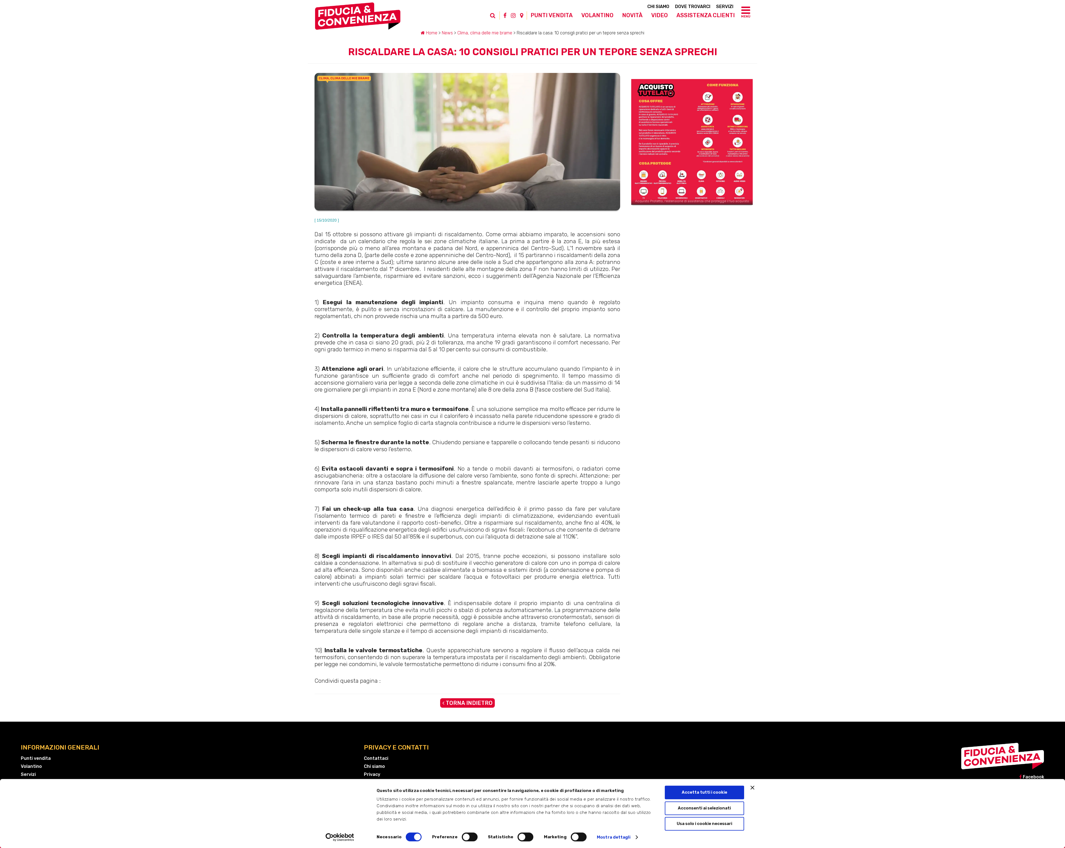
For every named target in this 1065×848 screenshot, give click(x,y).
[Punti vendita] (521, 15)
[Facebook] (505, 15)
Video (659, 15)
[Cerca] (495, 18)
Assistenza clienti (705, 15)
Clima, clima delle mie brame (484, 32)
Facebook (1033, 777)
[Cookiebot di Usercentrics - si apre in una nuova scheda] (340, 837)
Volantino (597, 15)
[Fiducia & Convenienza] (358, 18)
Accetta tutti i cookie (704, 792)
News (447, 32)
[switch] (470, 836)
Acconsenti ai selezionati (704, 808)
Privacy (372, 774)
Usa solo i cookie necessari (704, 823)
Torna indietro (468, 703)
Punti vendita (552, 15)
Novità (632, 15)
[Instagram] (513, 15)
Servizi (724, 6)
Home (431, 32)
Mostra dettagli (613, 837)
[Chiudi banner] (752, 787)
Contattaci (376, 758)
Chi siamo (658, 6)
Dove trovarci (692, 6)
